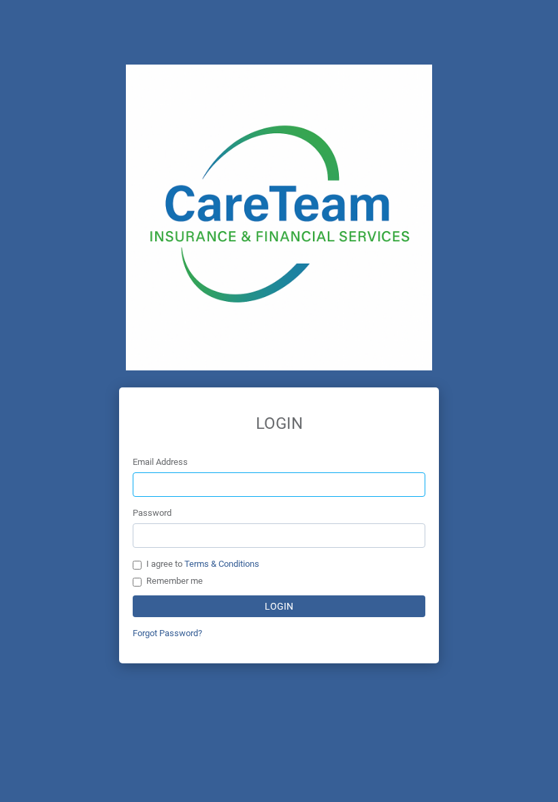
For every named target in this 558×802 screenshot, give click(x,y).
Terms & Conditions (221, 564)
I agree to (202, 564)
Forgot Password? (167, 633)
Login (279, 606)
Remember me (174, 581)
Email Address (160, 462)
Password (152, 513)
